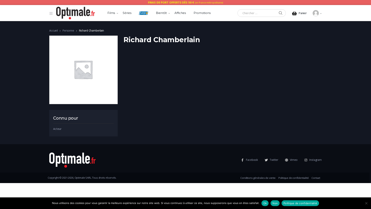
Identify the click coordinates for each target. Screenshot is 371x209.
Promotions (202, 13)
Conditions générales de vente (257, 178)
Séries (127, 13)
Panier (303, 13)
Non (275, 203)
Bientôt (161, 13)
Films (111, 13)
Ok (265, 203)
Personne (68, 30)
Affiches (180, 13)
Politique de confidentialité (293, 178)
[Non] (366, 203)
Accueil (53, 30)
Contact (315, 178)
